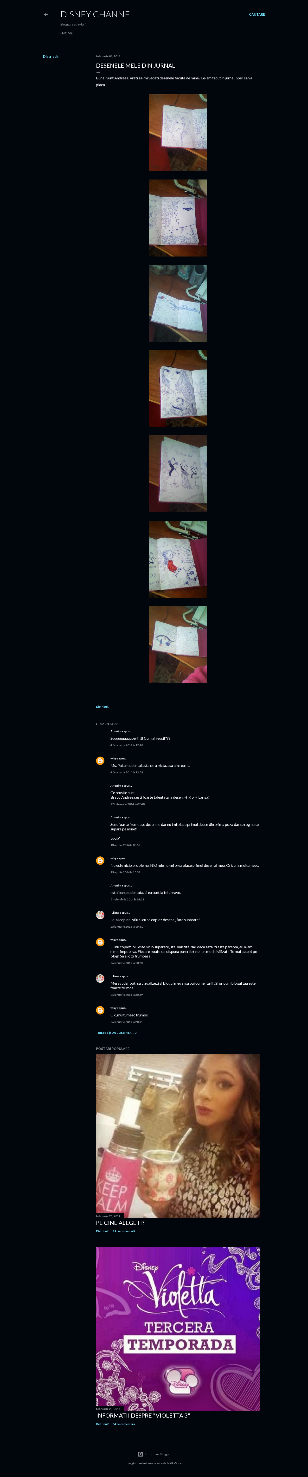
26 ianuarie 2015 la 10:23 (126, 963)
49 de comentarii (124, 1231)
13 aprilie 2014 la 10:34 (125, 872)
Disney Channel (97, 14)
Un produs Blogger (158, 1454)
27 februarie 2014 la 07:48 (127, 804)
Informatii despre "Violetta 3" (143, 1415)
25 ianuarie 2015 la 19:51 (126, 926)
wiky (113, 758)
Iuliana (114, 912)
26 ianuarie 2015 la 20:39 (126, 994)
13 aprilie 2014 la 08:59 (125, 845)
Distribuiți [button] (51, 56)
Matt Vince (174, 1463)
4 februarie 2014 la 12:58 (126, 772)
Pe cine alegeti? (120, 1222)
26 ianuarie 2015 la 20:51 (126, 1022)
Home (67, 33)
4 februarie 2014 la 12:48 (126, 745)
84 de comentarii (124, 1424)
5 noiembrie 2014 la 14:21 (127, 899)
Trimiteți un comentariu (116, 1032)
